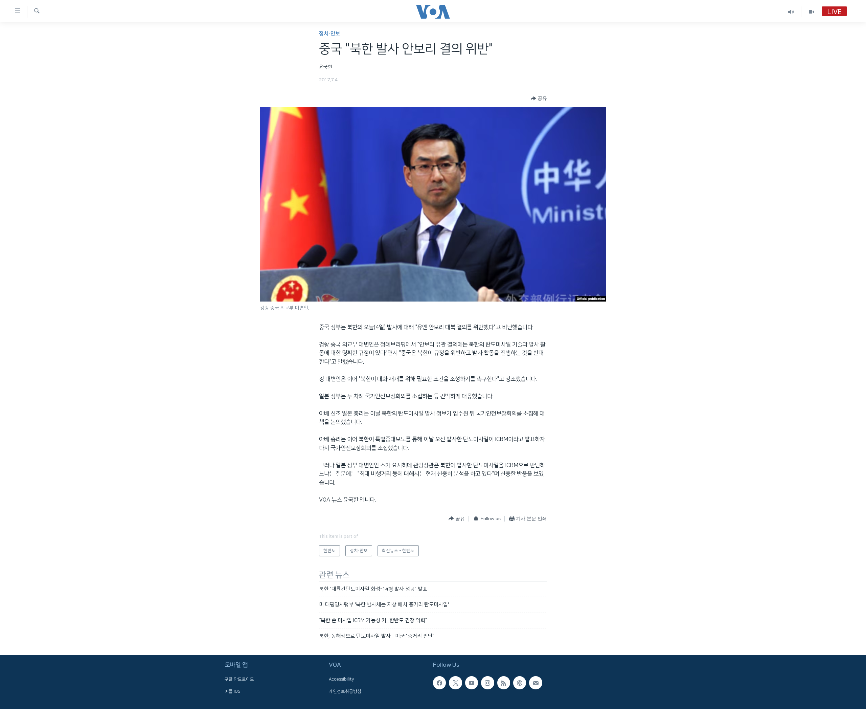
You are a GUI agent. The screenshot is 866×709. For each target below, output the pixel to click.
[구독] (535, 683)
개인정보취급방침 (345, 691)
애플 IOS (233, 691)
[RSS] (503, 683)
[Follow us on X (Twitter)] (455, 683)
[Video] (811, 11)
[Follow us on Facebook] (439, 683)
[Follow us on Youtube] (471, 683)
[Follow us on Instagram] (487, 683)
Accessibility (341, 679)
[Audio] (791, 11)
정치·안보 (329, 34)
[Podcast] (519, 683)
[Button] (539, 98)
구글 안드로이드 (239, 679)
